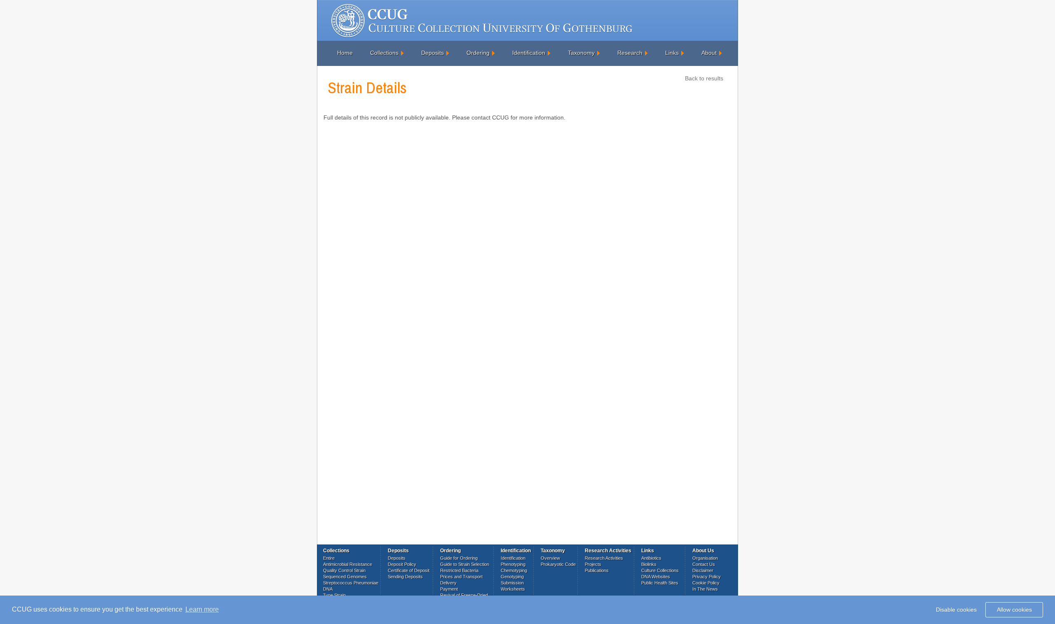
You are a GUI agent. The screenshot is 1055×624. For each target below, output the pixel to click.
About (709, 52)
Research (629, 52)
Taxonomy (581, 52)
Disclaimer (702, 570)
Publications (597, 570)
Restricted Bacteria (459, 570)
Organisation (705, 558)
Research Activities (604, 558)
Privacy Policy (706, 576)
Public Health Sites (659, 582)
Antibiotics (651, 558)
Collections (384, 52)
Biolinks (648, 564)
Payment (449, 588)
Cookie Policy (706, 582)
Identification (528, 52)
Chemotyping (514, 570)
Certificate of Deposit (408, 570)
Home (345, 52)
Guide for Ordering (459, 558)
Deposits (432, 52)
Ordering (478, 52)
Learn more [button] (202, 609)
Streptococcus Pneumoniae (350, 582)
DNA (328, 588)
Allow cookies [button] (1014, 609)
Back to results (704, 78)
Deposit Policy (402, 564)
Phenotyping (513, 564)
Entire (329, 558)
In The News (705, 588)
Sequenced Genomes (345, 576)
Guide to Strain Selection (464, 564)
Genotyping (512, 576)
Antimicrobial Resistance (347, 564)
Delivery (448, 582)
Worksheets (513, 588)
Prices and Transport (461, 576)
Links (672, 52)
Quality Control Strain (344, 570)
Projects (593, 564)
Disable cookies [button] (956, 609)
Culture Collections (660, 570)
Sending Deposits (405, 576)
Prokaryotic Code (558, 564)
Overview (550, 558)
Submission (512, 582)
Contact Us (703, 564)
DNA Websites (655, 576)
